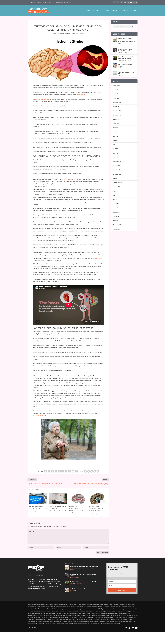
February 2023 (117, 102)
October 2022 (116, 119)
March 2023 (116, 98)
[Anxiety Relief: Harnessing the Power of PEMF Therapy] (115, 58)
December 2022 (117, 111)
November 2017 (117, 174)
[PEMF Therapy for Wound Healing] (115, 65)
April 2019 (116, 136)
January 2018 (116, 165)
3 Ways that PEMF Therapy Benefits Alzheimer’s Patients (125, 49)
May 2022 (115, 127)
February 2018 (117, 161)
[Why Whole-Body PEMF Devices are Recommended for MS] (58, 498)
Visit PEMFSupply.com (34, 593)
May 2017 (115, 199)
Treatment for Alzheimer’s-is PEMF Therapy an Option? (76, 508)
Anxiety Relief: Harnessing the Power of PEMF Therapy (126, 57)
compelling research (38, 341)
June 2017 (115, 195)
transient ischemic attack (65, 215)
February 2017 (117, 212)
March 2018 (116, 157)
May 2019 (115, 132)
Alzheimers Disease (122, 52)
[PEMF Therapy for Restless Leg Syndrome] (38, 498)
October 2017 (116, 178)
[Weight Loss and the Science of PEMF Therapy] (115, 73)
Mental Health (121, 60)
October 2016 (116, 229)
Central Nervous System (67, 33)
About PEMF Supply (129, 11)
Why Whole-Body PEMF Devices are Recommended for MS (57, 508)
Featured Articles (110, 11)
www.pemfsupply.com (39, 415)
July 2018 (115, 140)
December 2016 (117, 220)
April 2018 (116, 153)
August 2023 (116, 85)
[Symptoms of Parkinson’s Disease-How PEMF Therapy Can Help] (98, 498)
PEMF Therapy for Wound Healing (125, 65)
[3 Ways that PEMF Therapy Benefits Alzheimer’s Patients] (115, 50)
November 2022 (117, 115)
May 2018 (115, 148)
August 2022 (116, 123)
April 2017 (116, 203)
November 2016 (117, 225)
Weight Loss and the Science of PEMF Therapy (126, 72)
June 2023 (115, 89)
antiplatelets (94, 258)
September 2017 (117, 182)
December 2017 (117, 170)
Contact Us (43, 593)
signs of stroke (67, 179)
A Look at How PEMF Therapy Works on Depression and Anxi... (55, 2)
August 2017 (116, 187)
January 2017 (116, 216)
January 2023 (116, 106)
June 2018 (115, 144)
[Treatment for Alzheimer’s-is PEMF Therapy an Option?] (78, 498)
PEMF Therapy (92, 11)
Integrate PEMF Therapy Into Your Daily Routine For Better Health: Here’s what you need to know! (126, 41)
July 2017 (115, 191)
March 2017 (116, 208)
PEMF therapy (81, 94)
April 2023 (116, 94)
